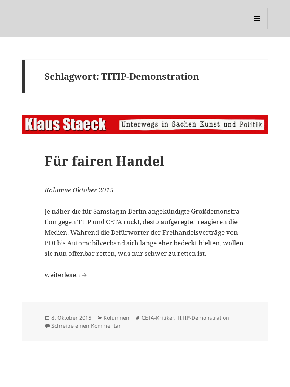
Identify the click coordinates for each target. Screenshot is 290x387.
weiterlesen (67, 274)
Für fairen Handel (104, 161)
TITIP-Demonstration (203, 317)
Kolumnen (116, 317)
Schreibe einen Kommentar (86, 325)
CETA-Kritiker (158, 317)
